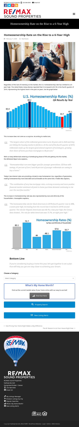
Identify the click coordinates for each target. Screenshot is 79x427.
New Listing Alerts (41, 315)
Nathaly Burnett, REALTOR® (19, 424)
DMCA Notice (56, 424)
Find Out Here (41, 296)
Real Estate (25, 39)
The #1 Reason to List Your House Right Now (58, 328)
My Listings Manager (13, 396)
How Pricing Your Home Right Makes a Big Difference (23, 326)
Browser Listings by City (14, 399)
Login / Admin (46, 424)
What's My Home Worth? (14, 404)
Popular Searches (12, 401)
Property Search (41, 304)
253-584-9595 (27, 2)
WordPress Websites (35, 424)
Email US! (37, 2)
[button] (74, 14)
